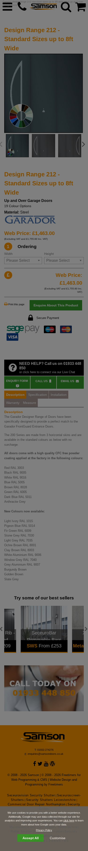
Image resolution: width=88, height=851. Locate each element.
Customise (57, 838)
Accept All (31, 838)
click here (68, 820)
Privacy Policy (44, 830)
